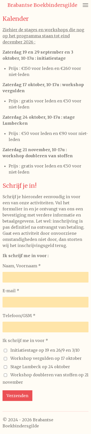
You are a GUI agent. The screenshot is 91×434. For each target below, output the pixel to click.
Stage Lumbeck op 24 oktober (40, 366)
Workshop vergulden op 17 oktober (46, 358)
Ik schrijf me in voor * (25, 340)
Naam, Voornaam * (22, 265)
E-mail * (11, 290)
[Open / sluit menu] (85, 5)
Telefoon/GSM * (19, 315)
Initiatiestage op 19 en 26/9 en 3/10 (45, 350)
